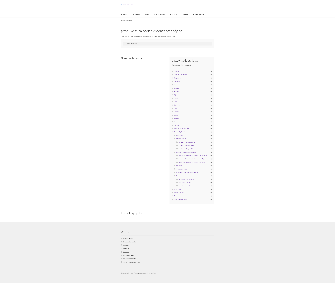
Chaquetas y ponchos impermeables (187, 172)
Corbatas (177, 88)
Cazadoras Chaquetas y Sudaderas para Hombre (193, 155)
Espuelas (176, 91)
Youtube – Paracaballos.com (131, 262)
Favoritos (126, 248)
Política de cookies (129, 255)
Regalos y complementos (181, 128)
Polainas (176, 125)
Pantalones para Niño (185, 186)
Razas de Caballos (159, 14)
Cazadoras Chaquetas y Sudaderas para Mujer (192, 159)
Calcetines (179, 135)
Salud (147, 14)
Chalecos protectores (180, 75)
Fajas (175, 95)
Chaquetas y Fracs (181, 169)
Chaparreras (177, 78)
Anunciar (185, 14)
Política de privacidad (129, 259)
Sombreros (177, 189)
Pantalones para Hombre (186, 179)
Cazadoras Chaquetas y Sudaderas (186, 152)
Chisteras (177, 81)
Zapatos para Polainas (180, 199)
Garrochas (177, 105)
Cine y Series (173, 14)
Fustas (176, 98)
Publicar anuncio (128, 238)
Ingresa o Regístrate (129, 242)
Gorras (176, 108)
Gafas (175, 101)
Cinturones (177, 85)
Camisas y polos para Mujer (187, 145)
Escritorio (126, 245)
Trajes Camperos (179, 192)
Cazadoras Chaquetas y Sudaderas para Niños (192, 162)
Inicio (124, 20)
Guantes (176, 112)
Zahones (176, 196)
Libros (176, 115)
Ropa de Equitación (179, 132)
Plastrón (176, 122)
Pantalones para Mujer (185, 182)
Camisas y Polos (181, 138)
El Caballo (124, 14)
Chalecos (179, 166)
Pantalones (179, 176)
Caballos (176, 71)
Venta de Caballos (198, 14)
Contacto (126, 252)
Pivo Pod (176, 118)
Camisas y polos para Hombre (187, 142)
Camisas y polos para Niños (187, 149)
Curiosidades (136, 14)
